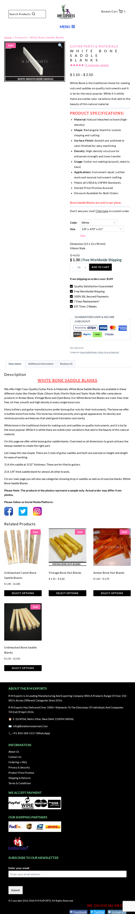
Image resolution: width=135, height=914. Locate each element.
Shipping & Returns (19, 777)
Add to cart (100, 267)
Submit (15, 890)
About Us (13, 751)
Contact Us (14, 756)
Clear (82, 235)
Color (73, 222)
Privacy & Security (19, 767)
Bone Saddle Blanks (88, 352)
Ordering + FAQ (17, 762)
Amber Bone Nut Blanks (109, 572)
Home (8, 37)
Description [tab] (15, 363)
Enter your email (19, 868)
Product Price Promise (21, 772)
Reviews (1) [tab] (66, 363)
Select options (23, 593)
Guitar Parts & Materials (94, 46)
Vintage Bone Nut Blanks (65, 572)
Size (72, 229)
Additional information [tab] (40, 363)
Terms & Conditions (19, 783)
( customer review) (97, 65)
